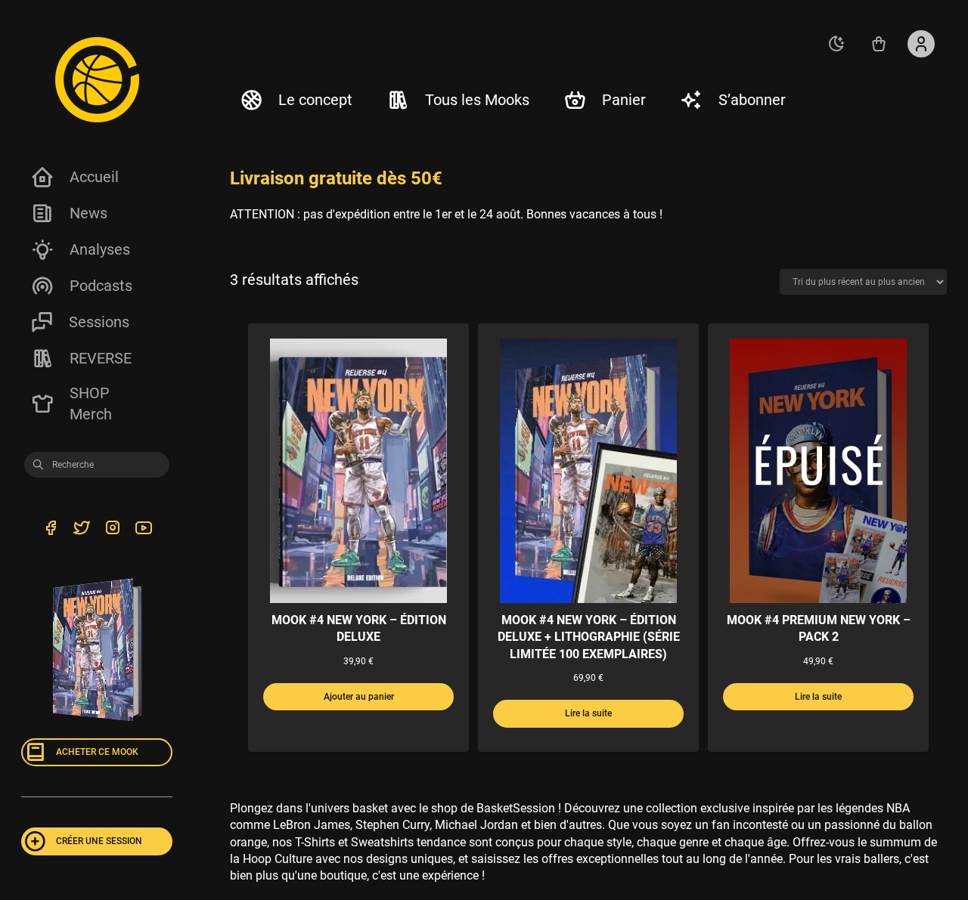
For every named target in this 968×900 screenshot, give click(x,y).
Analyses (100, 249)
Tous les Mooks (477, 100)
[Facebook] (50, 530)
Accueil (94, 177)
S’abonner (752, 100)
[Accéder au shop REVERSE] (878, 43)
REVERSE (101, 358)
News (88, 213)
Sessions (99, 322)
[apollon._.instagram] (112, 530)
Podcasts (101, 286)
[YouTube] (143, 530)
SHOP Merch (91, 403)
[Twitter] (81, 530)
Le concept (315, 100)
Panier (624, 100)
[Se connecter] (921, 43)
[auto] (836, 43)
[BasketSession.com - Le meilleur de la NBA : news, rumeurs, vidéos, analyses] (97, 79)
